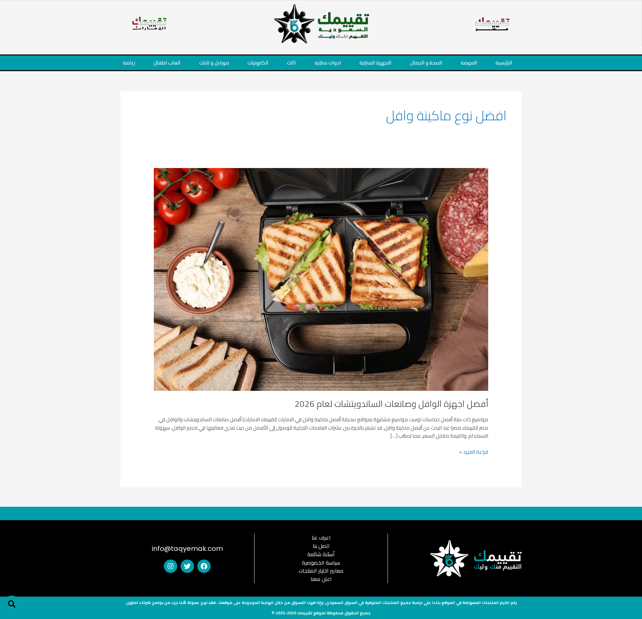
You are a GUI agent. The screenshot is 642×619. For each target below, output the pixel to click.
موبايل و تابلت (214, 62)
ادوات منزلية (328, 62)
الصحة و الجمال (426, 62)
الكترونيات (258, 62)
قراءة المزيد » (473, 452)
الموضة (469, 62)
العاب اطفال (167, 62)
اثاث (291, 62)
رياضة (129, 62)
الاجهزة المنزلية (375, 62)
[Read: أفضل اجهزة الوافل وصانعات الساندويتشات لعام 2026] (321, 279)
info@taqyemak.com (187, 548)
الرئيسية (504, 62)
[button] (11, 604)
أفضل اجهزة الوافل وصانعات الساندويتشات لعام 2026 (391, 404)
